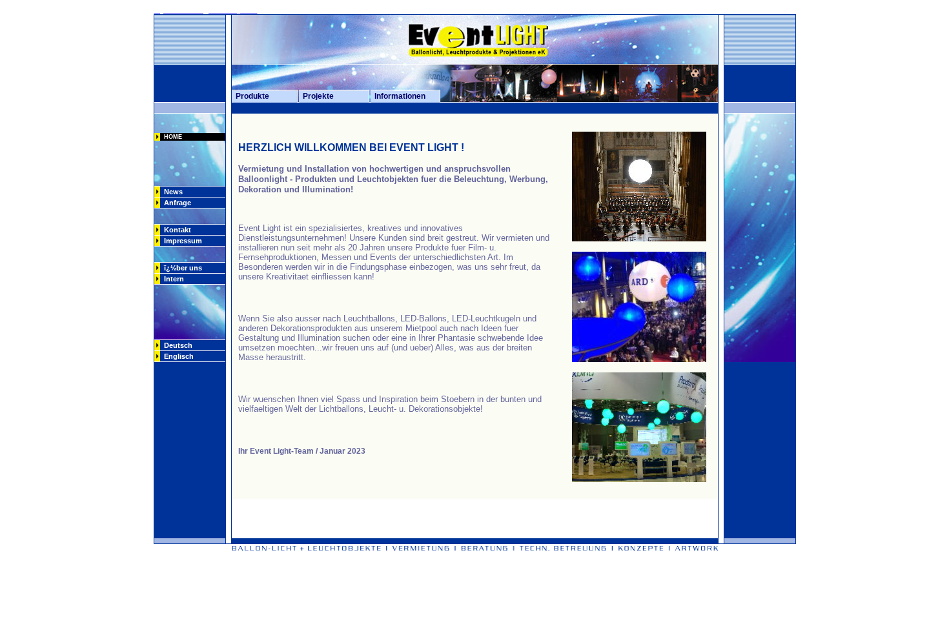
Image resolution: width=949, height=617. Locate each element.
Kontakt (175, 230)
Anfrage (175, 203)
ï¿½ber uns (181, 268)
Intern (172, 279)
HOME (171, 137)
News (171, 192)
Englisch (177, 356)
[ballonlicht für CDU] (639, 237)
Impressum (183, 241)
